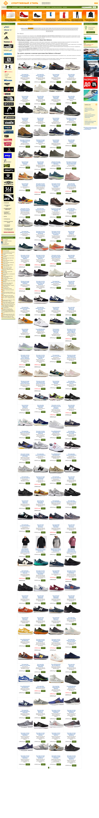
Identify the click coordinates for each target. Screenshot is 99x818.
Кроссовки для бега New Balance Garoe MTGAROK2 (71, 571)
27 (61, 28)
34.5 (28, 29)
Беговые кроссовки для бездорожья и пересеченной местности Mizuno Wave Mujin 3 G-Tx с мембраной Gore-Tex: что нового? (8, 310)
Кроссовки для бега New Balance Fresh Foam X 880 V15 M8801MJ (40, 357)
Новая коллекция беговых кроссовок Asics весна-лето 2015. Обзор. (8, 293)
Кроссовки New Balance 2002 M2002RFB (56, 119)
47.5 (76, 29)
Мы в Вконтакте (5, 243)
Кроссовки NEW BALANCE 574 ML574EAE (55, 525)
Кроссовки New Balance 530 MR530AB (25, 432)
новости (88, 104)
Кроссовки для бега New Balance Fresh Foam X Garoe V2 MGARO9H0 (40, 572)
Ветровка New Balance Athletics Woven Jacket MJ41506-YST (56, 549)
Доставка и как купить (57, 7)
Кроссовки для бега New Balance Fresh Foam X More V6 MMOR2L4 (40, 257)
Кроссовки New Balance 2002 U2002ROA (71, 97)
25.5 (55, 28)
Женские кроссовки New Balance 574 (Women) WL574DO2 (25, 382)
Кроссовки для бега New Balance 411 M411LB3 (40, 734)
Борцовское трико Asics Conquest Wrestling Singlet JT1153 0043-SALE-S (50, 20)
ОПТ (26, 7)
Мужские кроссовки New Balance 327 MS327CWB (40, 477)
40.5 (50, 29)
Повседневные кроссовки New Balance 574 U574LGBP (56, 331)
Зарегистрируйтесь (88, 45)
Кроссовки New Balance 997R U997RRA (56, 382)
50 (52, 31)
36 (34, 29)
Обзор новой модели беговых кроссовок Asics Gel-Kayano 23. (7, 303)
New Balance (30, 24)
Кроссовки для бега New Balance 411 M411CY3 (56, 734)
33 (22, 29)
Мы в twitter (4, 242)
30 (67, 28)
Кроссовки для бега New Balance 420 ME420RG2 (25, 734)
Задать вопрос (41, 7)
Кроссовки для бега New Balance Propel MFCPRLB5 (40, 232)
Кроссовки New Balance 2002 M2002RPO (40, 162)
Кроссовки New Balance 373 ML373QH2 (25, 618)
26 (57, 28)
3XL (53, 28)
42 (56, 29)
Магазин (65, 7)
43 (60, 29)
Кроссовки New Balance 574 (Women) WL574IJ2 (25, 308)
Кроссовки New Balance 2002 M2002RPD (40, 97)
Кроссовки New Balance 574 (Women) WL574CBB (71, 432)
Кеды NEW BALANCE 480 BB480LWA (25, 640)
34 (26, 29)
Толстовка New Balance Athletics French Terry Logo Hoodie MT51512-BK (25, 550)
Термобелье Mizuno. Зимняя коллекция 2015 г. (7, 286)
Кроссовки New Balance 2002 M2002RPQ (56, 141)
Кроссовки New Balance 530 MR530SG (40, 454)
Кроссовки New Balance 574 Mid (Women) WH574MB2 (71, 184)
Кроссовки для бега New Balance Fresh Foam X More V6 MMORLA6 (40, 283)
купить (27, 82)
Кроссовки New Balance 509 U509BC (71, 618)
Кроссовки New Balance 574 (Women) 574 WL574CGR (71, 640)
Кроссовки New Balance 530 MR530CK (56, 501)
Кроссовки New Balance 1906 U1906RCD (71, 256)
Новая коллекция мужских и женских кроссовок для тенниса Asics (90, 116)
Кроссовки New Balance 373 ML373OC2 (40, 525)
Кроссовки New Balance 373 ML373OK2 (40, 618)
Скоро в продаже (33, 7)
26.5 (59, 28)
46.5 (72, 29)
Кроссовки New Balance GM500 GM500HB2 (40, 665)
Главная (4, 7)
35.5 (32, 29)
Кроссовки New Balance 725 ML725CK (25, 232)
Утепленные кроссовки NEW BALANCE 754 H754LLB (56, 209)
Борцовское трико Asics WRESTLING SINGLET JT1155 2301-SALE (64, 20)
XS (36, 28)
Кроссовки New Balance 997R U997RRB (40, 406)
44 (64, 29)
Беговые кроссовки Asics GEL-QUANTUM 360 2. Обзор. (8, 300)
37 (38, 29)
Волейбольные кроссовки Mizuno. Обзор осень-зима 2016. (7, 296)
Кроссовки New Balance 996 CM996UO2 (25, 406)
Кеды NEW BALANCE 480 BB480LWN (40, 330)
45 (68, 29)
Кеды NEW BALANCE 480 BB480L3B (71, 687)
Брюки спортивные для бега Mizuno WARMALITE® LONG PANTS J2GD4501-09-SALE (77, 20)
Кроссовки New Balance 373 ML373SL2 (40, 711)
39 (46, 29)
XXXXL (50, 28)
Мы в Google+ (5, 239)
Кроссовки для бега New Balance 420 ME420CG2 (71, 734)
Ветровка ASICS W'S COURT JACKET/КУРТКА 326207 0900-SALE (91, 20)
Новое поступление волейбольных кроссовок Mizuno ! (89, 110)
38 (42, 29)
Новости (48, 7)
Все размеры (30, 28)
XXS (35, 28)
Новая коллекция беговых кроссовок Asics (7, 261)
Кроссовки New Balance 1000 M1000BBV (25, 97)
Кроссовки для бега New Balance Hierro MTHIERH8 (40, 640)
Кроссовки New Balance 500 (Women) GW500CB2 (25, 711)
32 (75, 28)
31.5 (73, 28)
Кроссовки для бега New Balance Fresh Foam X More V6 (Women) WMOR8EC (25, 357)
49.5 (50, 31)
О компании (21, 7)
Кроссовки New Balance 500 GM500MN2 (71, 596)
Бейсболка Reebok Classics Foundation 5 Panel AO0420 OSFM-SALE (10, 20)
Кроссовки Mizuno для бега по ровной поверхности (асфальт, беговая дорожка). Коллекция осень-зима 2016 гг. (8, 306)
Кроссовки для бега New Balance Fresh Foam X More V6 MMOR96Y (56, 185)
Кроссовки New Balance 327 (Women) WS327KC (25, 571)
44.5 (66, 29)
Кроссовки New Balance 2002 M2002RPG (56, 97)
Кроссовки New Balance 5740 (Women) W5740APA (71, 209)
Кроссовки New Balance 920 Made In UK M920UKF (25, 75)
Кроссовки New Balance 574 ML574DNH (56, 308)
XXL (44, 28)
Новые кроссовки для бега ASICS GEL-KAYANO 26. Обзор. (7, 317)
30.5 (69, 28)
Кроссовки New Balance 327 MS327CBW (71, 477)
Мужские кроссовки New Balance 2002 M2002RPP (40, 141)
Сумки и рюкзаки (8, 77)
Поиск (84, 7)
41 (52, 29)
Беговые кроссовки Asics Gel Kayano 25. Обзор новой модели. (8, 315)
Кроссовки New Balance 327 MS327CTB (25, 501)
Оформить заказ (90, 32)
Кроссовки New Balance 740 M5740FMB (71, 308)
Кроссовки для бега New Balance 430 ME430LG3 (40, 756)
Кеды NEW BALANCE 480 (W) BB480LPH (56, 665)
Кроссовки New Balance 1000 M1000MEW (40, 119)
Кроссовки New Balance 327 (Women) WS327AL (71, 382)
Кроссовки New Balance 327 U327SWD (56, 477)
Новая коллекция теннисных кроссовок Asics (7, 263)
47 (74, 29)
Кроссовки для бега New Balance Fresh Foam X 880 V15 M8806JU (25, 257)
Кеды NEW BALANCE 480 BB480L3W (56, 432)
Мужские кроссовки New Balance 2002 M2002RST (25, 282)
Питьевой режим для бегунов (8, 252)
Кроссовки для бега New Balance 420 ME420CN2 (25, 756)
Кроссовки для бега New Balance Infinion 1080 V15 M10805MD (40, 184)
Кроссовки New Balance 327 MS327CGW (71, 282)
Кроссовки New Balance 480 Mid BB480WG (56, 687)
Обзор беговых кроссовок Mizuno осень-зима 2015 (7, 284)
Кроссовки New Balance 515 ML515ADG (71, 665)
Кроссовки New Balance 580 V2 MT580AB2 (40, 501)
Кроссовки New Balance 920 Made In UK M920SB (40, 75)
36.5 (36, 29)
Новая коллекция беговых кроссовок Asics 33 (7, 265)
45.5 (70, 29)
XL (42, 28)
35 (30, 29)
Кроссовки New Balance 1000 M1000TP (56, 75)
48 (46, 31)
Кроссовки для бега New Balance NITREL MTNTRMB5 (25, 455)
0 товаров (90, 28)
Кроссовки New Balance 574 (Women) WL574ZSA (40, 308)
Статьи (9, 7)
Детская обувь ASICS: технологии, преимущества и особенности (7, 269)
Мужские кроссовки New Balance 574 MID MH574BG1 (56, 162)
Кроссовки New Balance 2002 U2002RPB (25, 184)
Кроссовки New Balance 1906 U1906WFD (25, 119)
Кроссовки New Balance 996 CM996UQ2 (25, 330)
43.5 (62, 29)
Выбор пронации (5, 250)
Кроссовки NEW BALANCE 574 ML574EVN (55, 571)
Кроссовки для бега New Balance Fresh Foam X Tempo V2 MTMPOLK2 (56, 233)
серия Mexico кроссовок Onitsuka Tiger (6, 272)
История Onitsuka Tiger (7, 267)
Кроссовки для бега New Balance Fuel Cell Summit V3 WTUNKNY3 (56, 407)
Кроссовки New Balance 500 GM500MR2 (56, 596)
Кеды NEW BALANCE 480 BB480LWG (56, 454)
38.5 (44, 29)
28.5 (63, 28)
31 (71, 28)
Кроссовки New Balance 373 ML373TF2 (56, 618)
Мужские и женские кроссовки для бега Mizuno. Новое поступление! (90, 122)
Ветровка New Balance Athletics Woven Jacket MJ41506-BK (40, 549)
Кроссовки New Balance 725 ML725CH (56, 282)
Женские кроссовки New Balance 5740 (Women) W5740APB (40, 382)
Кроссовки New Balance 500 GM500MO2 (40, 596)
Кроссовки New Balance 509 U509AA (40, 687)
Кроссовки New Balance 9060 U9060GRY (71, 75)
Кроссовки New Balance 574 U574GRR (56, 356)
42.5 (58, 29)
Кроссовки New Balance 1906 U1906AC (25, 162)
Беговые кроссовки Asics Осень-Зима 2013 (7, 277)
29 (65, 28)
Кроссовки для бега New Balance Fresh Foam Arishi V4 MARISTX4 (71, 757)
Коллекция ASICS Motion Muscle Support (7, 279)
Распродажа (15, 7)
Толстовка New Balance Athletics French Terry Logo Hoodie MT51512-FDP (71, 550)
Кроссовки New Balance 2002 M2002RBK (71, 406)
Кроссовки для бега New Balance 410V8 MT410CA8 (56, 756)
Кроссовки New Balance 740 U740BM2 (71, 501)
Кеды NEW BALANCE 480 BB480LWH (25, 687)
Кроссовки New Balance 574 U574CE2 (40, 209)
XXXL (47, 28)
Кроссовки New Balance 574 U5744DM (25, 665)
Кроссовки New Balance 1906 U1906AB (71, 141)
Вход (85, 43)
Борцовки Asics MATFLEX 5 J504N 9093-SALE (37, 20)
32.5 (77, 28)
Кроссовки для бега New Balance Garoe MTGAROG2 (56, 640)
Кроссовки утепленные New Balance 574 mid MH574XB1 (25, 141)
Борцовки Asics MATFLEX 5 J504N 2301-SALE (24, 20)
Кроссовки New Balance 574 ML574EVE (25, 596)
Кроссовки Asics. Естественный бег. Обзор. (6, 288)
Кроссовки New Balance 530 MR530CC (71, 454)
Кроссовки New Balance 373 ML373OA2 (71, 525)
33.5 (24, 29)
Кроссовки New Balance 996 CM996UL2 (71, 232)
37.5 (40, 29)
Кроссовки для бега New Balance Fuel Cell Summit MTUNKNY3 (25, 209)
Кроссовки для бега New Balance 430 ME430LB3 (71, 711)
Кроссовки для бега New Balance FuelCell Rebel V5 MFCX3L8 (56, 256)
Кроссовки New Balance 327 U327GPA (25, 477)
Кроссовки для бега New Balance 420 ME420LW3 (56, 711)
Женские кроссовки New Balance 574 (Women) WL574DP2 (71, 356)
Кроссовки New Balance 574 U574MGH (25, 525)
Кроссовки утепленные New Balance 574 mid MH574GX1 (71, 119)
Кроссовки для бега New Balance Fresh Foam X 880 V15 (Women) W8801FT (71, 331)
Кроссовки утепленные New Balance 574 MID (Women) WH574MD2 (71, 162)
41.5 (54, 29)
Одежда (6, 75)
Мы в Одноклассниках (7, 240)
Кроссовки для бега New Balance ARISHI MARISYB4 (40, 432)
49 (48, 31)
